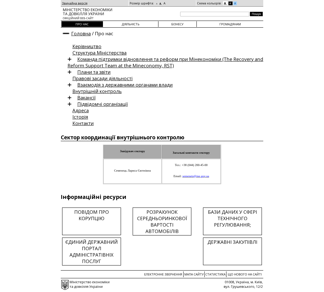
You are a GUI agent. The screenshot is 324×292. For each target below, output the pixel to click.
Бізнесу (177, 24)
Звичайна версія (74, 3)
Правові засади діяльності (102, 78)
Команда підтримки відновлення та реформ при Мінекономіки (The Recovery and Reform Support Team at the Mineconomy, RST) (165, 62)
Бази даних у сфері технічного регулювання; (232, 218)
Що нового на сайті (245, 274)
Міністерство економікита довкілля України (87, 13)
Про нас (82, 24)
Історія (80, 117)
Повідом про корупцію (91, 215)
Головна (81, 33)
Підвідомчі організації (102, 104)
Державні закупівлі (232, 242)
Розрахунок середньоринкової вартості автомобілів (162, 221)
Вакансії (86, 97)
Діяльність (130, 24)
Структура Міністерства (99, 52)
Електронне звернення (163, 274)
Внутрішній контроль (97, 91)
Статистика (215, 274)
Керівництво (86, 46)
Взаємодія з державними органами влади (125, 84)
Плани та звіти (94, 72)
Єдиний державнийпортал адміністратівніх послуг (91, 251)
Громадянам (230, 24)
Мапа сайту (194, 274)
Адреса (80, 110)
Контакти (83, 123)
